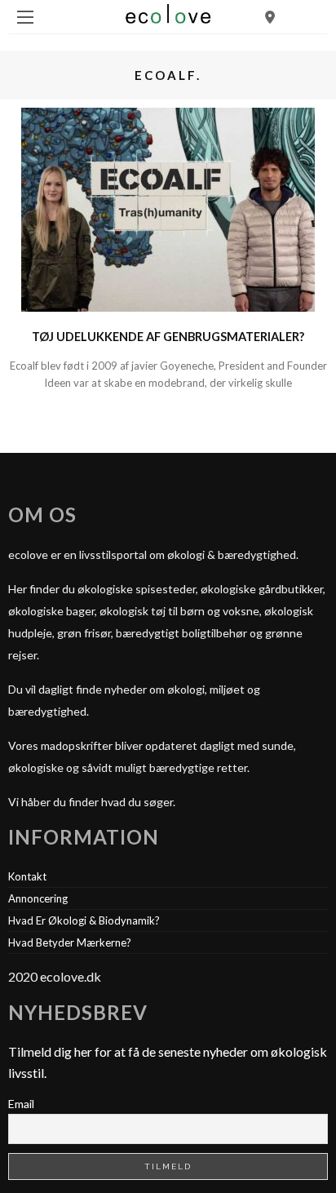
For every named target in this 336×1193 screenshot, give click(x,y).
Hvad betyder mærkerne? (69, 942)
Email (21, 1104)
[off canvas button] (25, 17)
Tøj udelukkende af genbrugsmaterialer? (168, 337)
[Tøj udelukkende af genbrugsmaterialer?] (168, 207)
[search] (270, 16)
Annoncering (38, 898)
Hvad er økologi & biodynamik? (84, 920)
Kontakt (27, 876)
